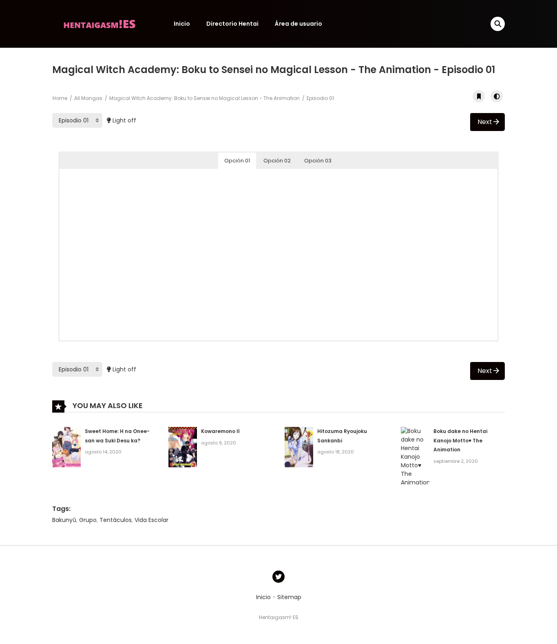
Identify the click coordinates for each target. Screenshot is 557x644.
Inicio (182, 24)
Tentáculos (115, 520)
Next (484, 122)
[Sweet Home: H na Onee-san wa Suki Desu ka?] (66, 446)
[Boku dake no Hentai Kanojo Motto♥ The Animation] (415, 456)
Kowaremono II (220, 431)
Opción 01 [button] (237, 160)
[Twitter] (278, 577)
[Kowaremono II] (182, 446)
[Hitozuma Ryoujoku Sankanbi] (299, 446)
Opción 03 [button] (318, 160)
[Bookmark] (479, 96)
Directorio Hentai (232, 24)
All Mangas (88, 98)
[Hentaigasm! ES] (99, 23)
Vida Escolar (151, 520)
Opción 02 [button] (277, 160)
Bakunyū (64, 520)
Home (60, 98)
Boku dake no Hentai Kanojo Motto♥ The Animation (460, 440)
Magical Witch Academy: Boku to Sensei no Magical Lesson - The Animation (204, 98)
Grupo (88, 520)
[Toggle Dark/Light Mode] (497, 96)
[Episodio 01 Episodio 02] (77, 120)
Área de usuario (298, 24)
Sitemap (289, 597)
